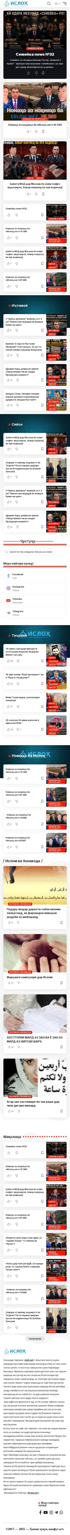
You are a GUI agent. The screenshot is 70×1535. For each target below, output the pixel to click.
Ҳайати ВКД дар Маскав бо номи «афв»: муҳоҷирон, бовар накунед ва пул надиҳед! (25, 254)
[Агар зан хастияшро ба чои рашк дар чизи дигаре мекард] (35, 1078)
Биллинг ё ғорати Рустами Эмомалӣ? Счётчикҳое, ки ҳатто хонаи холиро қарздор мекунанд (24, 346)
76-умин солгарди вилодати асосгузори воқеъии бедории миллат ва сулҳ (22, 651)
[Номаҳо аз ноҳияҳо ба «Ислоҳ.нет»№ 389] (56, 282)
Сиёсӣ (30, 178)
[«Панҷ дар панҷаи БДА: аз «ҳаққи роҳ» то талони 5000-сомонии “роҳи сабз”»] (56, 1270)
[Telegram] (35, 613)
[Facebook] (35, 576)
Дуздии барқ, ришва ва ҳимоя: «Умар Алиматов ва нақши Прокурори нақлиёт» (22, 372)
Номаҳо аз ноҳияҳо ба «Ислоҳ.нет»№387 (18, 839)
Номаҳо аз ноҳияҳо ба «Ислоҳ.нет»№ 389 (18, 278)
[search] (48, 3)
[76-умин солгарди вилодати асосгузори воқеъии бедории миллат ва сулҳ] (56, 655)
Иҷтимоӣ (53, 330)
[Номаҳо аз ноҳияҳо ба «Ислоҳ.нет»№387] (56, 842)
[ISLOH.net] (16, 3)
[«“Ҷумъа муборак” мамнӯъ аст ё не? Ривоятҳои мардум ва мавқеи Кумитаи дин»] (56, 325)
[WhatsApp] (61, 1512)
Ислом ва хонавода (20, 904)
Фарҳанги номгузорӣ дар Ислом (29, 977)
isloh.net (29, 1360)
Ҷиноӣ (39, 178)
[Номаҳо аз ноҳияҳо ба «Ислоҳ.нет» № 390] (35, 101)
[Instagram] (35, 588)
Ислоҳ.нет (33, 1493)
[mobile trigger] (64, 3)
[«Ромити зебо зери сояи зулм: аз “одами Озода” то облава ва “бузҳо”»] (56, 1244)
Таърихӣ (53, 661)
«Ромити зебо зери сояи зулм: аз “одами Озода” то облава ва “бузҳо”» (24, 1241)
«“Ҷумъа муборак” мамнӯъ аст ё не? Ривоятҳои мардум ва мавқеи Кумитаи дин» (24, 322)
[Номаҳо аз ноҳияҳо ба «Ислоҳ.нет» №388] (56, 819)
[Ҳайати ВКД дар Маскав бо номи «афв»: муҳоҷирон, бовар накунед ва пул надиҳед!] (35, 160)
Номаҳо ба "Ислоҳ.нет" (35, 119)
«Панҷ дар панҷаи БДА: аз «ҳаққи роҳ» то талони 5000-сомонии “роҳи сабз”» (24, 1266)
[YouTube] (45, 1512)
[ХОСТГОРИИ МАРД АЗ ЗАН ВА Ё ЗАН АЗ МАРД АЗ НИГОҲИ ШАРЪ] (35, 1013)
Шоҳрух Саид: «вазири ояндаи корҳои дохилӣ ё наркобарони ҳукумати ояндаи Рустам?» (22, 396)
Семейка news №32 (35, 54)
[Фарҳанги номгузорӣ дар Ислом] (35, 953)
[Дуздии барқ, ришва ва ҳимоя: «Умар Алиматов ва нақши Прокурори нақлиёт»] (56, 375)
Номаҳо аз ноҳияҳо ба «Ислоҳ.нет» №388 (18, 816)
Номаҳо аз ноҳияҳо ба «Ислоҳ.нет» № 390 (35, 124)
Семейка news (35, 48)
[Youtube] (35, 600)
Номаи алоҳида (53, 1253)
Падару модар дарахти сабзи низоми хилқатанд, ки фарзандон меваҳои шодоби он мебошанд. (33, 913)
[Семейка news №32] (35, 30)
